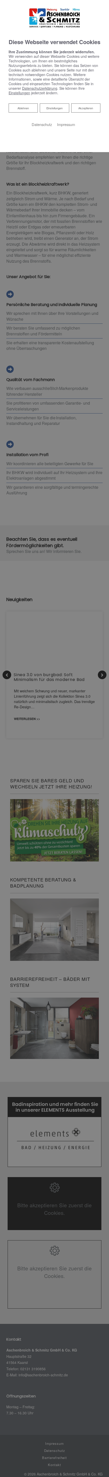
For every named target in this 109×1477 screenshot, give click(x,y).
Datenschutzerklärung (39, 88)
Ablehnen (23, 108)
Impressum (66, 124)
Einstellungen (54, 108)
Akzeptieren (85, 108)
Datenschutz (42, 124)
